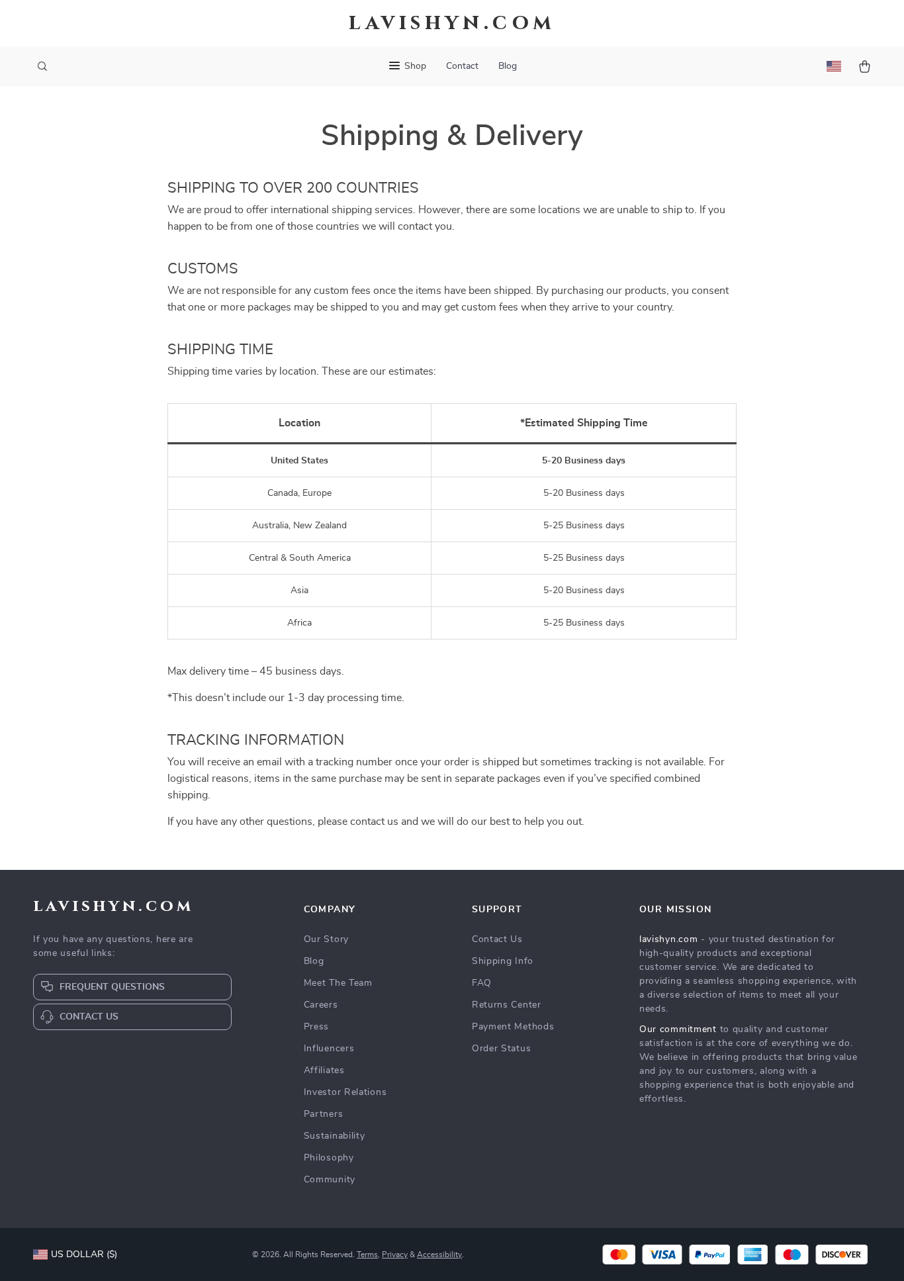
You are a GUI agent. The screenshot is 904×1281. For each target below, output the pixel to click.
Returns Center (506, 1005)
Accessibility (439, 1254)
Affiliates (324, 1070)
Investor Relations (345, 1092)
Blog (507, 66)
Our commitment (678, 1029)
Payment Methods (513, 1026)
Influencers (329, 1048)
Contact (462, 66)
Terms (367, 1254)
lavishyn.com (668, 939)
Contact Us (497, 939)
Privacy (395, 1254)
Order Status (501, 1048)
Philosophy (329, 1157)
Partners (323, 1114)
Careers (321, 1005)
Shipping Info (502, 961)
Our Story (326, 939)
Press (317, 1026)
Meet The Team (338, 983)
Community (329, 1179)
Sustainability (334, 1136)
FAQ (482, 983)
